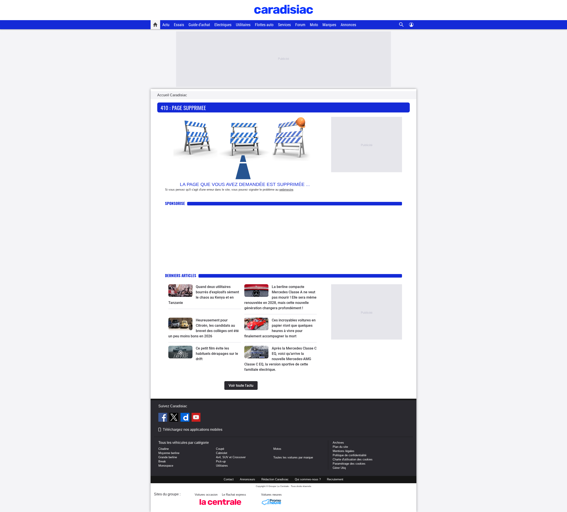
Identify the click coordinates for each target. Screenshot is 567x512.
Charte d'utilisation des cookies (353, 459)
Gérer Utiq (339, 467)
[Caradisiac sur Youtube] (196, 418)
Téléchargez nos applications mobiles (192, 429)
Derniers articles (180, 275)
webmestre (286, 189)
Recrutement (335, 479)
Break (162, 461)
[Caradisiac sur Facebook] (163, 418)
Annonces (348, 24)
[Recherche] (401, 24)
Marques (329, 24)
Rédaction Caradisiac (275, 479)
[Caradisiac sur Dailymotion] (185, 418)
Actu (165, 24)
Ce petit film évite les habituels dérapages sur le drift (217, 353)
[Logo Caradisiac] (283, 17)
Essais (179, 24)
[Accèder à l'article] (180, 290)
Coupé (220, 448)
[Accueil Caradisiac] (155, 24)
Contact (229, 479)
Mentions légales (343, 451)
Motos (277, 448)
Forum (300, 24)
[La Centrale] (220, 506)
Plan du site (340, 446)
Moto (314, 24)
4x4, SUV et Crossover (231, 457)
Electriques (222, 24)
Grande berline (167, 457)
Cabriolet (221, 453)
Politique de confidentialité (349, 455)
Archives (338, 442)
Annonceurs (247, 479)
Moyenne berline (168, 453)
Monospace (165, 465)
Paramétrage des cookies (349, 463)
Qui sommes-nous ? (308, 479)
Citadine (163, 448)
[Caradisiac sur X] (174, 418)
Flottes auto (264, 24)
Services (284, 24)
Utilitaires (243, 24)
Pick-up (221, 461)
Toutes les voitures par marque (293, 457)
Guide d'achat (199, 24)
